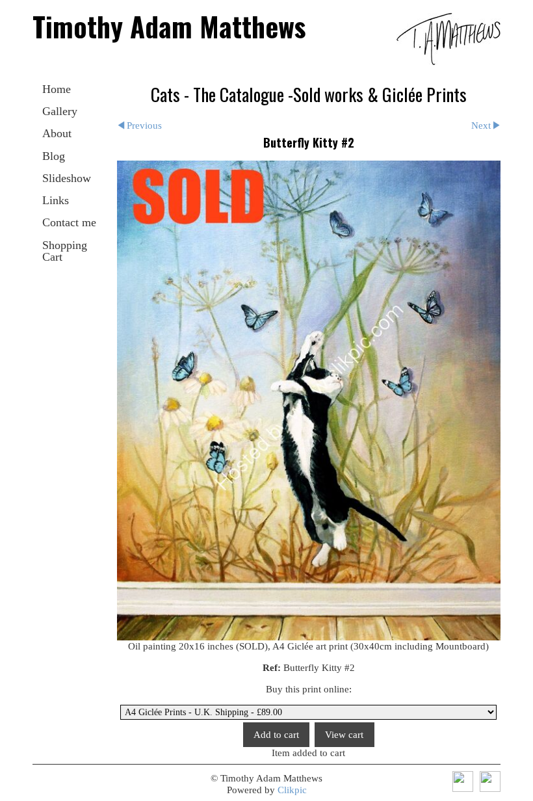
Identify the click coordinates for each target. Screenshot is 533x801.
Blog (53, 156)
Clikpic (292, 789)
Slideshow (66, 178)
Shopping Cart (64, 251)
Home (56, 89)
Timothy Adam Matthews (169, 26)
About (57, 133)
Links (55, 200)
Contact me (69, 222)
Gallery (59, 111)
